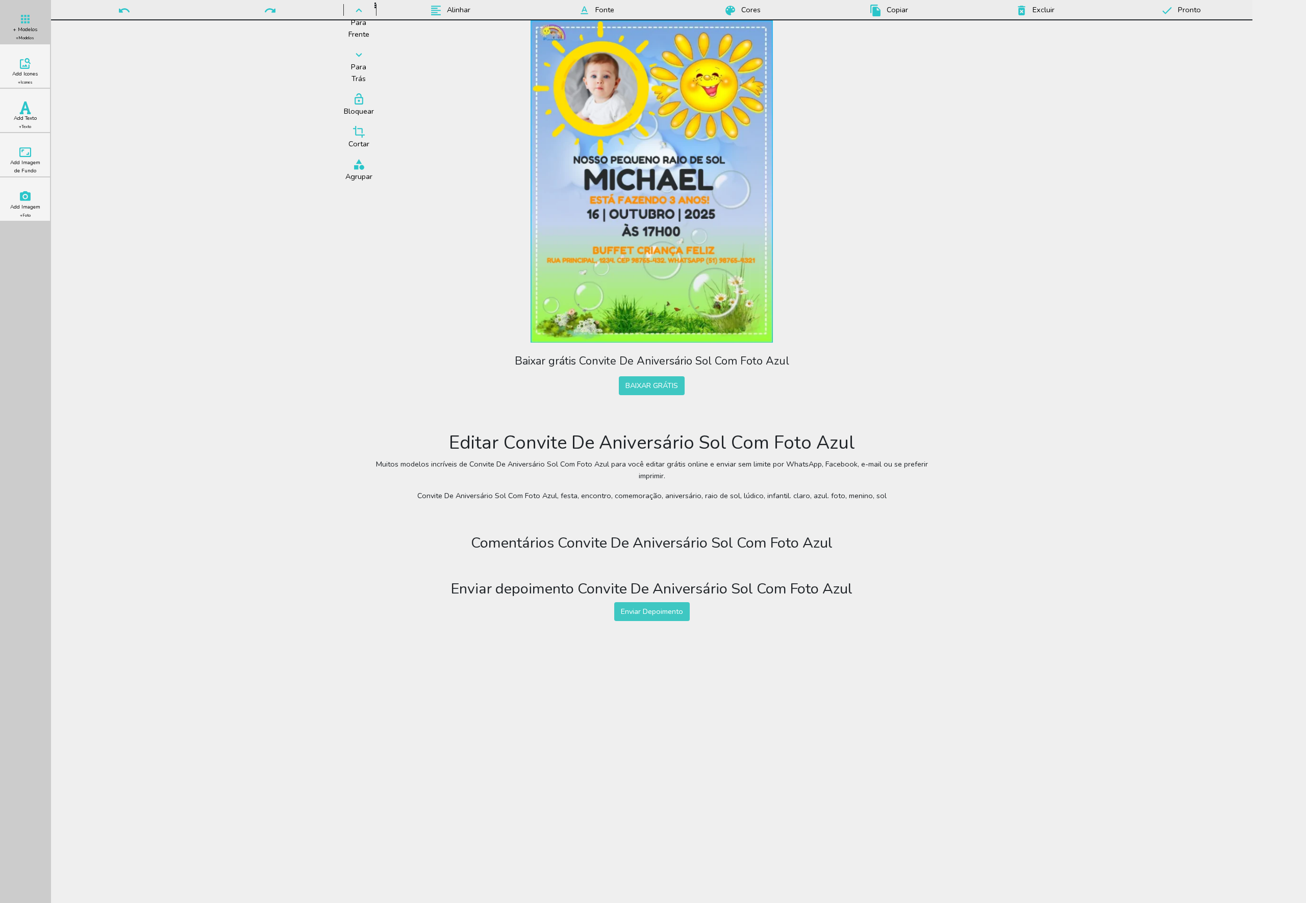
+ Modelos (25, 33)
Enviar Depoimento (652, 611)
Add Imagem (25, 210)
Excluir (1042, 10)
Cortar (358, 144)
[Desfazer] (124, 9)
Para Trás (358, 73)
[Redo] (270, 9)
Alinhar (457, 10)
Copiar (896, 10)
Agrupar (358, 176)
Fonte (603, 10)
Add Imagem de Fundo (25, 166)
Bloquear (359, 111)
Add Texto (25, 122)
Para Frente (358, 28)
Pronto (1188, 10)
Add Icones (25, 77)
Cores (750, 10)
